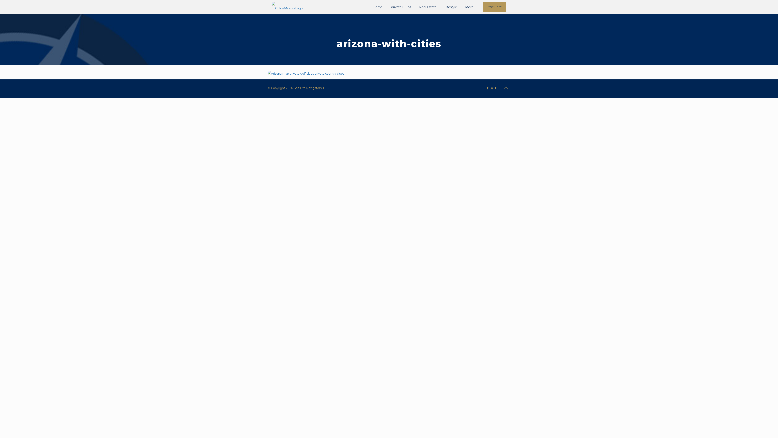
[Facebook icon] (487, 88)
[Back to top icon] (506, 88)
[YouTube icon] (496, 88)
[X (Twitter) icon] (491, 88)
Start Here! (494, 7)
